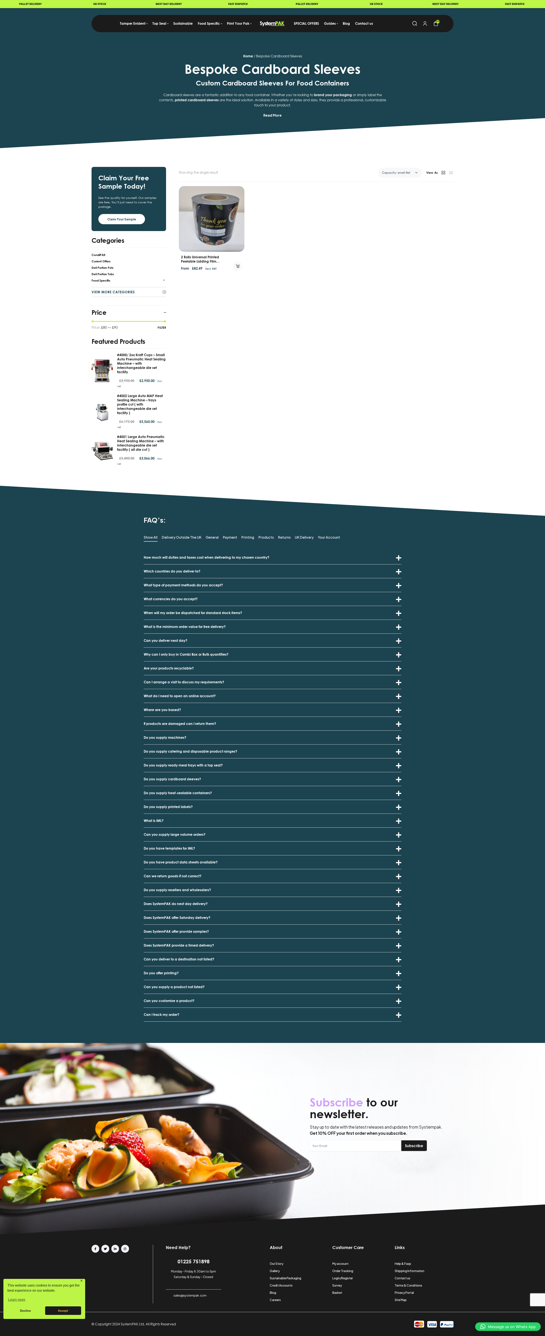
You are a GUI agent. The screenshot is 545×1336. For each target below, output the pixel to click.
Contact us (402, 1278)
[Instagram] (125, 1248)
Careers (275, 1300)
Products (266, 537)
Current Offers (101, 261)
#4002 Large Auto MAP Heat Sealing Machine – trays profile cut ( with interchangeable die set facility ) (140, 404)
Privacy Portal (404, 1292)
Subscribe (414, 1145)
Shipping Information (409, 1271)
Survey (337, 1285)
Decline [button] (25, 1310)
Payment (230, 537)
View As (432, 172)
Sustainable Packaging (285, 1278)
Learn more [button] (16, 1299)
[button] (508, 1326)
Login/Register (342, 1278)
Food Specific (101, 280)
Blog (273, 1292)
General (212, 537)
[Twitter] (105, 1248)
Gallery (275, 1271)
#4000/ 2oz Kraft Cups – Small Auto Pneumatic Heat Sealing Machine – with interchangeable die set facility (141, 363)
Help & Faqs (403, 1263)
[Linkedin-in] (115, 1248)
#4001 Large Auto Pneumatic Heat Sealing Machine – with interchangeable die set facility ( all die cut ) (141, 443)
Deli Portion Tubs (103, 274)
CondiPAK (99, 255)
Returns (284, 537)
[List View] (451, 172)
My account (340, 1263)
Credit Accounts (281, 1285)
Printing (247, 537)
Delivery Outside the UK (181, 537)
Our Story (276, 1263)
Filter (162, 327)
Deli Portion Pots (102, 267)
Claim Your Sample (121, 219)
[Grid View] (443, 172)
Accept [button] (63, 1310)
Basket (337, 1292)
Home (248, 56)
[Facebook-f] (95, 1248)
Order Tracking (342, 1271)
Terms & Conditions (408, 1285)
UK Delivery (304, 537)
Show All (151, 537)
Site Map (401, 1300)
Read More (272, 115)
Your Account (329, 537)
